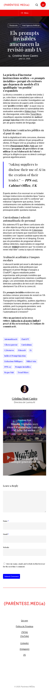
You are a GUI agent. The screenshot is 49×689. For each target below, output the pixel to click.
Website (6, 547)
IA (30, 350)
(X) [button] (24, 655)
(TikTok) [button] (24, 632)
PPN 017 (7, 367)
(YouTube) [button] (24, 636)
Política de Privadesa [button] (24, 626)
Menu (26, 13)
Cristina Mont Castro (25, 55)
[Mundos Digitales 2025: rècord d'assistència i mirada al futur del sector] (24, 426)
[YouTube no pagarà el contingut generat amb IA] (24, 459)
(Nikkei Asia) (30, 111)
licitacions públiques (13, 361)
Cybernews (37, 230)
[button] (43, 5)
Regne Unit (9, 372)
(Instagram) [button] (24, 649)
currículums (26, 345)
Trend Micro (35, 114)
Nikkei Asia (31, 361)
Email (6, 534)
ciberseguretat (10, 345)
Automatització (10, 339)
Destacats (13, 25)
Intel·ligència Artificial (30, 25)
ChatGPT (25, 339)
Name (6, 521)
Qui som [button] (24, 620)
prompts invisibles (23, 367)
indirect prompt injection (15, 356)
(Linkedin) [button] (24, 643)
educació (22, 350)
